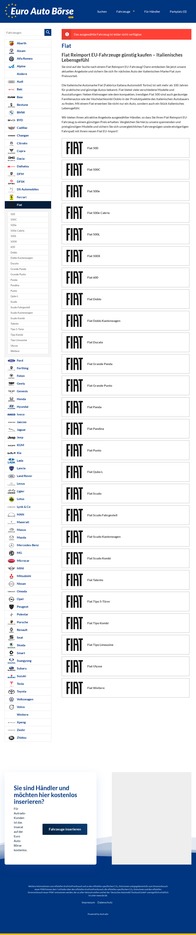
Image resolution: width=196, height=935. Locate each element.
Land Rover (24, 476)
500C (14, 219)
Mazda (21, 537)
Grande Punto (18, 274)
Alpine (21, 66)
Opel (20, 599)
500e (13, 225)
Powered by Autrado (98, 914)
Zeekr (20, 730)
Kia (18, 453)
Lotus (20, 499)
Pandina (15, 285)
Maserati (22, 522)
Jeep (19, 437)
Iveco (20, 414)
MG (19, 552)
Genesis (22, 391)
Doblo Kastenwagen (22, 258)
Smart (20, 653)
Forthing (22, 368)
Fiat (19, 204)
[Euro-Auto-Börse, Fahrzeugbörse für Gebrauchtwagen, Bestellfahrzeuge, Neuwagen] (39, 11)
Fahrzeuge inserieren (65, 827)
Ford (19, 360)
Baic (19, 89)
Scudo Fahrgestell (20, 307)
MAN (20, 514)
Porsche (22, 622)
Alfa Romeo (24, 58)
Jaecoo (21, 422)
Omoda (21, 591)
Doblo (14, 252)
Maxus (21, 529)
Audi (19, 81)
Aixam (20, 51)
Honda (21, 399)
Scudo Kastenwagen (22, 312)
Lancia (20, 468)
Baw (19, 97)
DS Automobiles (27, 189)
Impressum (88, 902)
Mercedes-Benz (27, 545)
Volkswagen (24, 699)
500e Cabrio (17, 230)
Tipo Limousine (19, 340)
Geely (20, 383)
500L (13, 236)
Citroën (21, 143)
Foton (20, 375)
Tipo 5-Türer (17, 329)
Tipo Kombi (17, 334)
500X (14, 241)
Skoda (20, 645)
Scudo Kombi (18, 318)
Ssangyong (23, 660)
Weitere (15, 351)
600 (13, 247)
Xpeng (21, 722)
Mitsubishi (23, 576)
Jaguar (21, 429)
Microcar (22, 560)
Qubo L (14, 296)
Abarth (21, 43)
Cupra (20, 151)
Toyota (21, 691)
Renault (21, 630)
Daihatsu (22, 166)
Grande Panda (18, 269)
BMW (20, 112)
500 (13, 214)
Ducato (15, 263)
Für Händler (152, 11)
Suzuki (21, 676)
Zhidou (21, 737)
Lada (19, 460)
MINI (20, 568)
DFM (20, 174)
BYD (19, 120)
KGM (20, 445)
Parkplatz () (178, 11)
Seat (19, 637)
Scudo (14, 301)
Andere (21, 74)
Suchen (102, 11)
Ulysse (14, 345)
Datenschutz (104, 902)
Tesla (20, 683)
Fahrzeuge (123, 11)
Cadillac (22, 127)
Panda (14, 280)
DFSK (20, 181)
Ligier (20, 491)
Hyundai (22, 406)
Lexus (20, 483)
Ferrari (21, 197)
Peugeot (22, 606)
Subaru (21, 668)
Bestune (22, 104)
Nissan (21, 583)
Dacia (20, 158)
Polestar (22, 614)
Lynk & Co (23, 506)
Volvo (20, 707)
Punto (14, 290)
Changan (22, 135)
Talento (15, 323)
